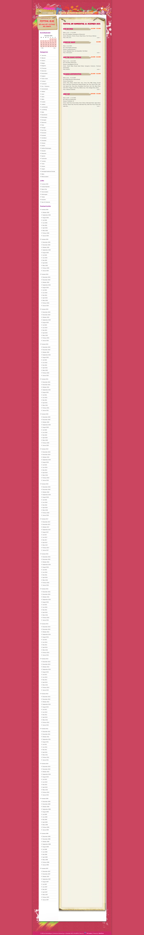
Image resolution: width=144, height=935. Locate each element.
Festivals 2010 (44, 763)
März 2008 (45, 859)
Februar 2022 (46, 372)
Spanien (43, 156)
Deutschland (44, 73)
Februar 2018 (46, 512)
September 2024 (47, 285)
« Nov (42, 48)
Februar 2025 (46, 268)
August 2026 (46, 217)
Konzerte (43, 199)
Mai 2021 (45, 400)
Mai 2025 (45, 260)
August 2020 (46, 427)
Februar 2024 (46, 303)
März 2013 (45, 685)
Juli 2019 (45, 464)
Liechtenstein (44, 107)
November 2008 (46, 839)
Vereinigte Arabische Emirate (48, 171)
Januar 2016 (46, 585)
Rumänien (43, 132)
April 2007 (45, 892)
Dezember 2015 (46, 591)
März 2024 (45, 300)
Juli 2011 (45, 744)
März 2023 (45, 335)
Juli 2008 (45, 849)
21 (48, 44)
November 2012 (46, 699)
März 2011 (45, 754)
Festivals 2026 (44, 184)
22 (50, 44)
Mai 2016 (45, 574)
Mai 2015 (45, 609)
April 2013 (45, 682)
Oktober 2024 (46, 282)
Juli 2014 (45, 639)
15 (50, 42)
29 (50, 46)
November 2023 (46, 314)
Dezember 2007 (46, 871)
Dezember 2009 (46, 801)
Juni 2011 (45, 747)
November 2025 (46, 244)
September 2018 (47, 494)
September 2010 (47, 774)
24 (55, 44)
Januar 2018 (46, 515)
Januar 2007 (46, 899)
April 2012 (45, 717)
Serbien (43, 145)
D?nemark (43, 68)
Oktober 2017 (46, 527)
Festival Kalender (45, 186)
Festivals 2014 (44, 623)
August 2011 (46, 741)
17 (55, 42)
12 (43, 42)
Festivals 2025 (44, 239)
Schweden (43, 140)
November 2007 (46, 874)
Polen (42, 125)
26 (43, 46)
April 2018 (45, 507)
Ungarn (43, 168)
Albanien (43, 58)
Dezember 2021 (46, 382)
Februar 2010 (46, 792)
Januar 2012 (46, 725)
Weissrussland (44, 176)
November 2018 (46, 489)
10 (55, 41)
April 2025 (45, 262)
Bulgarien (43, 65)
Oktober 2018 (46, 492)
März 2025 (45, 265)
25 (41, 46)
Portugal (43, 127)
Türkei (42, 163)
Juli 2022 (45, 360)
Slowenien (43, 153)
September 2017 (47, 529)
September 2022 (47, 354)
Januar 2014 (46, 655)
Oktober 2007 (46, 876)
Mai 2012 (45, 714)
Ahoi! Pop (66, 94)
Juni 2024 (45, 292)
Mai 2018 (45, 505)
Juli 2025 (45, 255)
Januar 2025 (46, 270)
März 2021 (45, 405)
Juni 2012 (45, 712)
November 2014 (46, 629)
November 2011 (46, 734)
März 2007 (45, 894)
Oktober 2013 (46, 666)
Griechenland (44, 89)
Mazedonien (44, 114)
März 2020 (45, 440)
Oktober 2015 (46, 597)
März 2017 (45, 545)
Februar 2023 (46, 338)
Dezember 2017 (46, 521)
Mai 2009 (45, 819)
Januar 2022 (46, 375)
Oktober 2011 (46, 736)
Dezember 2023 (46, 312)
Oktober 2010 (46, 771)
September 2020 (47, 424)
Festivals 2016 (44, 553)
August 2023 (46, 322)
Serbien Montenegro (46, 148)
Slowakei (43, 150)
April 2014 (45, 647)
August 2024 (46, 287)
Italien (42, 99)
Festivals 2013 (44, 658)
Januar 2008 (46, 864)
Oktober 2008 (46, 841)
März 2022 (45, 370)
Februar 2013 (46, 687)
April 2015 (45, 612)
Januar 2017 (46, 550)
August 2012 (46, 707)
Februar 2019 (46, 477)
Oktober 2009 (46, 806)
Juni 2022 (45, 362)
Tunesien (43, 161)
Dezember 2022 (46, 347)
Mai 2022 (45, 365)
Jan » (54, 48)
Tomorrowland (44, 191)
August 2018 (46, 497)
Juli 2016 (45, 569)
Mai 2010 (45, 784)
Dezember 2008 (46, 836)
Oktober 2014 (46, 631)
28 (48, 46)
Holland (43, 91)
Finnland (43, 81)
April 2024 (45, 297)
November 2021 (46, 384)
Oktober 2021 (46, 387)
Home (63, 13)
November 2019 (46, 454)
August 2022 (46, 357)
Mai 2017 (45, 540)
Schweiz (43, 143)
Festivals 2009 (44, 798)
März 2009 (45, 824)
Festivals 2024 (44, 274)
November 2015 (46, 594)
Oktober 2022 (46, 352)
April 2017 (45, 542)
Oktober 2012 (46, 701)
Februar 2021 (46, 407)
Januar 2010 (46, 795)
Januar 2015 (46, 620)
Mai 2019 (45, 470)
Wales (42, 174)
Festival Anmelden (72, 13)
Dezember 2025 (46, 242)
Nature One (44, 189)
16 (53, 42)
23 (53, 44)
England (43, 76)
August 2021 (46, 392)
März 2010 (45, 789)
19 (43, 44)
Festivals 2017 (44, 519)
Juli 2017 (45, 534)
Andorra (43, 60)
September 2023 (47, 320)
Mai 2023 (45, 330)
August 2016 (46, 567)
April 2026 (45, 228)
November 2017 (46, 524)
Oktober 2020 (46, 422)
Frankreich (43, 83)
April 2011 (45, 752)
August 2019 (46, 462)
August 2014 (46, 637)
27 (46, 46)
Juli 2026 (45, 220)
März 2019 (45, 475)
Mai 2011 (45, 749)
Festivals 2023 (44, 309)
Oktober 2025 (46, 247)
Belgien (43, 63)
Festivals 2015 (44, 588)
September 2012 (47, 704)
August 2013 (46, 672)
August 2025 (46, 252)
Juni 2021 (45, 397)
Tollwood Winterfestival (72, 74)
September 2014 (47, 634)
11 (41, 42)
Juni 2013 (45, 677)
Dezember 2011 (46, 731)
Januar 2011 (46, 760)
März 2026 (45, 230)
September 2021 (47, 389)
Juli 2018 (45, 499)
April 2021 (45, 402)
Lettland (43, 104)
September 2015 (47, 599)
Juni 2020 (45, 432)
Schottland (43, 138)
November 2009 (46, 804)
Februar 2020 (46, 442)
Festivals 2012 (44, 693)
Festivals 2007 (44, 868)
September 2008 (47, 844)
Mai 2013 (45, 679)
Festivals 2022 (44, 344)
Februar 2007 (46, 897)
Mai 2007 (45, 889)
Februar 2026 (46, 233)
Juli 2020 (45, 430)
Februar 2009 (46, 827)
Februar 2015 (46, 617)
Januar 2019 (46, 480)
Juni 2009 (45, 817)
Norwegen (43, 120)
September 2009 (47, 809)
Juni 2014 (45, 642)
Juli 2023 (45, 325)
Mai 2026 (45, 225)
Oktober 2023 (46, 317)
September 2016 (47, 564)
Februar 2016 (46, 582)
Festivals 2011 (44, 728)
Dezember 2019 (46, 452)
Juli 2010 (45, 779)
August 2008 (46, 846)
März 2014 (45, 650)
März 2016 (45, 580)
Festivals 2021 (44, 379)
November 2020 (46, 419)
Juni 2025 (45, 257)
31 (55, 46)
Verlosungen (44, 194)
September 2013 (47, 669)
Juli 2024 (45, 290)
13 (46, 42)
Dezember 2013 (46, 661)
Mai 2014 (45, 644)
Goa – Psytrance (45, 86)
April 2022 (45, 367)
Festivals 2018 (44, 484)
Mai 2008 (45, 854)
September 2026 (47, 215)
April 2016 (45, 577)
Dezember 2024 (46, 277)
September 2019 (47, 459)
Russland (43, 135)
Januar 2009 (46, 829)
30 (53, 46)
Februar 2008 (46, 862)
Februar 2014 (46, 652)
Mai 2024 (45, 295)
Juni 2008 (45, 852)
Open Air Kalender (45, 202)
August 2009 (46, 811)
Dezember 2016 (46, 556)
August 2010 (46, 776)
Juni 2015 (45, 607)
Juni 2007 (45, 886)
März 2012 (45, 719)
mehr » (98, 37)
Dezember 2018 (46, 487)
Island (42, 96)
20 (46, 44)
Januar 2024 (46, 305)
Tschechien (44, 158)
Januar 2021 (46, 410)
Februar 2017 (46, 547)
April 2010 (45, 787)
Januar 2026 (46, 235)
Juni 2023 (45, 327)
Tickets (43, 197)
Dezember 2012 (46, 696)
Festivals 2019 (44, 449)
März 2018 (45, 510)
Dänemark (43, 70)
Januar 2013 (46, 690)
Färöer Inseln (44, 78)
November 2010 (46, 769)
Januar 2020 (46, 445)
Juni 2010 (45, 782)
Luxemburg (44, 109)
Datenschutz (88, 13)
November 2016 (46, 559)
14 (48, 42)
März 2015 (45, 615)
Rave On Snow (68, 29)
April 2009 (45, 822)
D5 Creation (89, 933)
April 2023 (45, 332)
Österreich (43, 122)
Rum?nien (43, 130)
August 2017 (46, 532)
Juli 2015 (45, 604)
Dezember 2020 (46, 417)
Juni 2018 (45, 502)
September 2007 (47, 879)
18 (41, 44)
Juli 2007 (45, 884)
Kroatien (43, 101)
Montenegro (44, 117)
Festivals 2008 (44, 833)
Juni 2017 (45, 537)
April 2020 (45, 437)
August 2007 (46, 881)
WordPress (101, 933)
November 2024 (46, 279)
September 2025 (47, 250)
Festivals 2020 (44, 414)
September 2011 (47, 739)
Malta (42, 112)
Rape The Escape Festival (72, 57)
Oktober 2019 (46, 457)
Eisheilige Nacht (69, 42)
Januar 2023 (46, 340)
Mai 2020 (45, 435)
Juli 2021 (45, 395)
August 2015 (46, 602)
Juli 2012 (45, 709)
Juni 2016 (45, 572)
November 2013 (46, 664)
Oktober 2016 (46, 562)
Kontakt (81, 13)
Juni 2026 (45, 222)
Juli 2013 (45, 674)
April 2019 (45, 472)
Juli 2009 (45, 814)
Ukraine (43, 166)
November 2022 (46, 349)
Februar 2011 (46, 757)
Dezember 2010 (46, 766)
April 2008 (45, 857)
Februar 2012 (46, 722)
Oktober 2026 (46, 212)
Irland (42, 94)
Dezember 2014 (46, 626)
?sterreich (43, 55)
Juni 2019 (45, 467)
